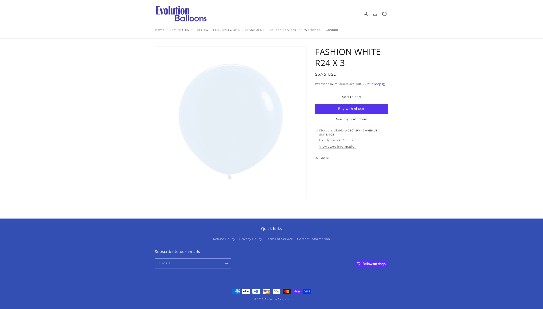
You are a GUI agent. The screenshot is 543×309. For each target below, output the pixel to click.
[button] (181, 29)
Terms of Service (279, 239)
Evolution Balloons (277, 299)
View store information (337, 146)
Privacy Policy (250, 239)
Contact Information (313, 239)
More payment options (351, 119)
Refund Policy (224, 239)
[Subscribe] (226, 263)
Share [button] (324, 158)
